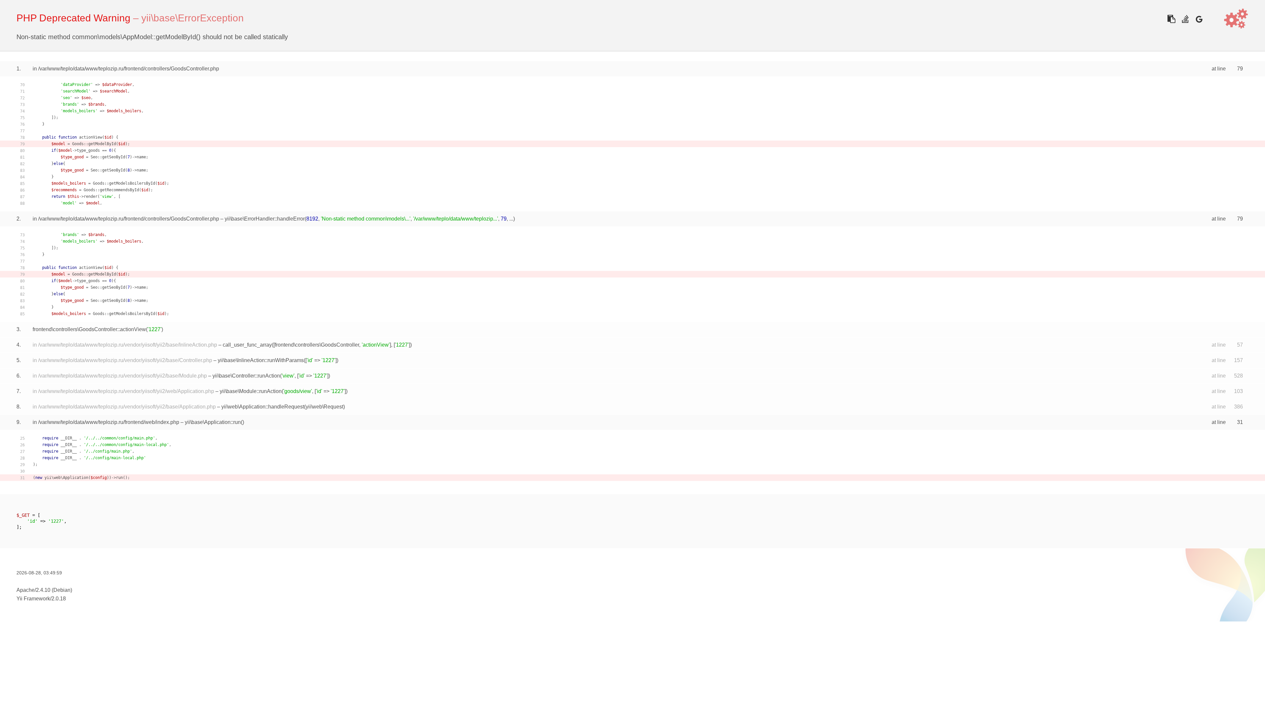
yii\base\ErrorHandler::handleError (265, 219)
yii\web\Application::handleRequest (262, 406)
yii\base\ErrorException (192, 18)
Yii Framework (33, 598)
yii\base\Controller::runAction (246, 376)
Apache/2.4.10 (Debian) (44, 590)
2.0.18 (58, 598)
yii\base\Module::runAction (251, 391)
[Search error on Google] (1199, 19)
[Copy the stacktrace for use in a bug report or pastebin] (1171, 19)
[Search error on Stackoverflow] (1185, 19)
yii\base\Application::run (213, 422)
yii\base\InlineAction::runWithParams (261, 360)
